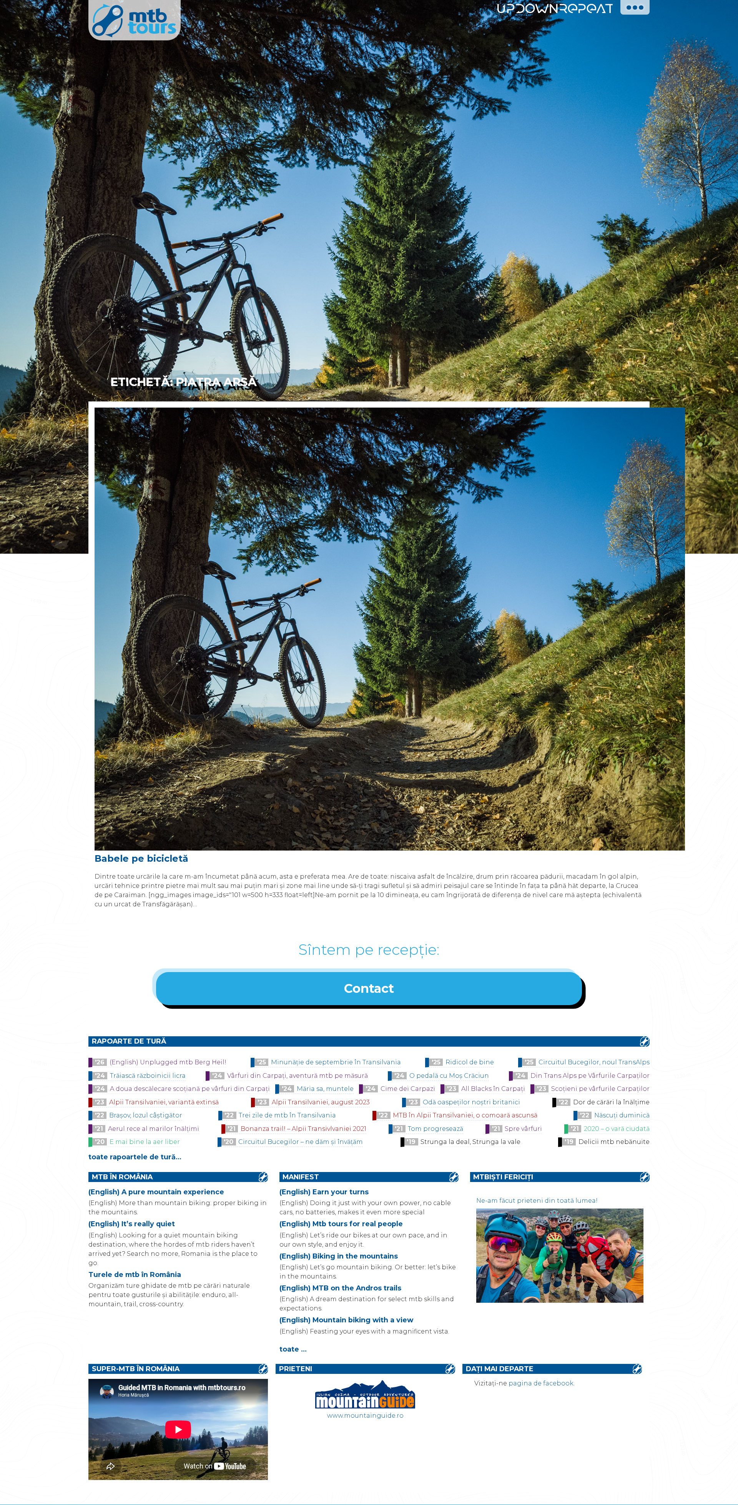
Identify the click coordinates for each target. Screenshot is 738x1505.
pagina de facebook (541, 1383)
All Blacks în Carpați (493, 1088)
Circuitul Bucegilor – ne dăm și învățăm (300, 1141)
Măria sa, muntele (325, 1088)
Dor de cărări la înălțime (611, 1102)
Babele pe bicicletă (141, 858)
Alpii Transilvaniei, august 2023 (321, 1102)
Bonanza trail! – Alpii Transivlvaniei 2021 (303, 1128)
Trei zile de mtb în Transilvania (287, 1115)
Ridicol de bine (469, 1062)
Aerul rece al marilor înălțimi (153, 1128)
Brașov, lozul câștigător (145, 1115)
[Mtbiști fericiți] (559, 1300)
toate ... (293, 1349)
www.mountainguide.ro (365, 1415)
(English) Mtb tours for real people (341, 1224)
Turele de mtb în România (134, 1274)
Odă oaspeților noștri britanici (471, 1102)
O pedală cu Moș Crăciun (449, 1075)
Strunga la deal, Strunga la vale (470, 1141)
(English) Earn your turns (324, 1192)
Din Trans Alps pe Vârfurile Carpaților (590, 1075)
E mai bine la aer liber (145, 1141)
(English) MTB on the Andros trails (340, 1288)
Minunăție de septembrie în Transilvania (336, 1062)
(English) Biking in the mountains (338, 1256)
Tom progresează (435, 1128)
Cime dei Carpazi (408, 1088)
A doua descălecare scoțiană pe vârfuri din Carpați (190, 1088)
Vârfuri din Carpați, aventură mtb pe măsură (297, 1075)
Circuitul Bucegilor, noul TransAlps (594, 1062)
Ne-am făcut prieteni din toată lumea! (537, 1200)
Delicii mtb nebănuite (614, 1141)
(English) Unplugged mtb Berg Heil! (168, 1062)
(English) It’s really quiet (131, 1224)
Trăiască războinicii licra (148, 1075)
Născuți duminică (622, 1115)
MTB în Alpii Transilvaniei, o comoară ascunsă (465, 1115)
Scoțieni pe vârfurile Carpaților (600, 1088)
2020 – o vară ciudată (617, 1128)
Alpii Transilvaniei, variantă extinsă (164, 1102)
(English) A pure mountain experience (156, 1192)
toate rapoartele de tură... (134, 1157)
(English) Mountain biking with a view (346, 1320)
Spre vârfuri (523, 1128)
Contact (369, 988)
